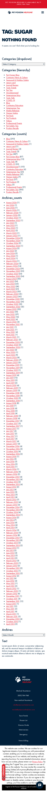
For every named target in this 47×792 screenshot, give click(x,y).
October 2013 (12, 542)
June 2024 (10, 253)
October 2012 (12, 570)
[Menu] (42, 12)
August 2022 (11, 309)
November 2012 (13, 568)
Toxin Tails (10, 97)
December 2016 (12, 446)
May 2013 (10, 555)
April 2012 (10, 586)
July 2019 (10, 377)
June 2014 (10, 522)
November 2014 (13, 509)
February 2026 (12, 212)
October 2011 (12, 598)
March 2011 (11, 614)
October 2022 (12, 304)
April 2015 (10, 497)
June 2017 (10, 433)
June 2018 (10, 408)
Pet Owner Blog (12, 75)
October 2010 (12, 621)
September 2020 (13, 347)
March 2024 (11, 261)
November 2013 (13, 540)
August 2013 (11, 548)
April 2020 (10, 355)
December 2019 (12, 365)
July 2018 (10, 405)
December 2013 (12, 537)
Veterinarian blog (13, 95)
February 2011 (12, 616)
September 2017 (13, 426)
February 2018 (12, 415)
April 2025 (10, 230)
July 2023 (10, 281)
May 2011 (10, 608)
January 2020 (12, 362)
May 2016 (10, 464)
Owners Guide (23, 725)
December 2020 (13, 342)
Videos (9, 120)
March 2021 (11, 337)
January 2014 (11, 535)
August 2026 (11, 202)
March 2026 (11, 210)
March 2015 (11, 499)
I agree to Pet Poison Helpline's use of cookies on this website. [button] (23, 787)
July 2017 (10, 431)
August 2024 (11, 248)
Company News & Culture (17, 77)
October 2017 (12, 423)
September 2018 (13, 400)
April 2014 (10, 527)
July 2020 (10, 349)
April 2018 (10, 413)
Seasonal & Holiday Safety (17, 80)
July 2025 (10, 223)
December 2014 (12, 507)
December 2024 (13, 238)
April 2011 (10, 611)
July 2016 (10, 459)
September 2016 (13, 454)
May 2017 (10, 436)
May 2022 (10, 316)
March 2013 (11, 560)
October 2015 (12, 481)
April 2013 (10, 558)
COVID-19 (10, 100)
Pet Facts (9, 115)
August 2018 (11, 403)
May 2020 (10, 352)
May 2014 (10, 525)
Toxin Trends (11, 87)
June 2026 (10, 207)
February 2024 (12, 263)
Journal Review (12, 85)
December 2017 (12, 420)
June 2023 (10, 283)
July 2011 (9, 606)
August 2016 (11, 456)
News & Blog (23, 740)
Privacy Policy (37, 761)
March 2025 (11, 233)
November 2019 (13, 367)
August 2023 (11, 278)
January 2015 (11, 504)
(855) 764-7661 (23, 4)
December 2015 (12, 476)
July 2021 (10, 327)
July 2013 (10, 550)
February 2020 (12, 360)
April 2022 (10, 319)
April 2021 (10, 334)
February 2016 (12, 471)
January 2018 (11, 418)
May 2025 (10, 228)
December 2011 (12, 596)
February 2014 (12, 532)
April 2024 (10, 258)
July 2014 (10, 520)
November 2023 (13, 271)
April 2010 (10, 624)
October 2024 (12, 243)
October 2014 (12, 512)
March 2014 (11, 530)
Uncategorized (12, 92)
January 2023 (12, 296)
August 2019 (11, 375)
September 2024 (13, 245)
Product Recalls (12, 128)
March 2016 (11, 469)
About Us (23, 745)
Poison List (23, 720)
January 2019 (11, 390)
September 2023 (13, 276)
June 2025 (10, 225)
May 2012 (10, 583)
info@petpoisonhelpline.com (23, 705)
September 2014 (13, 514)
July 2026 (10, 205)
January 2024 (12, 266)
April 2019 (10, 383)
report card (11, 82)
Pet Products (11, 118)
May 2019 (10, 380)
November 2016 (13, 449)
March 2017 (11, 441)
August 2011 (11, 603)
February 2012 (12, 591)
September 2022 (13, 306)
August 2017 (11, 428)
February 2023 (12, 294)
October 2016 (12, 451)
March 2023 (11, 291)
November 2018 (13, 395)
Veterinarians (23, 730)
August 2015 (11, 487)
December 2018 (12, 393)
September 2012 (13, 573)
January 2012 (11, 593)
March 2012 (11, 588)
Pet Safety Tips (12, 125)
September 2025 (13, 220)
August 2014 (11, 517)
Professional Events (14, 123)
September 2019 (13, 372)
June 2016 (10, 461)
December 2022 (13, 299)
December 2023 (13, 268)
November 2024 (13, 240)
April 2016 (10, 466)
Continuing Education (14, 105)
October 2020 (12, 344)
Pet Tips (9, 90)
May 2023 (10, 286)
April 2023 (10, 289)
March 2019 (11, 385)
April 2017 (10, 438)
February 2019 (12, 388)
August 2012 (11, 575)
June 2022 (10, 314)
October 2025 (12, 217)
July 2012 (10, 578)
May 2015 (10, 494)
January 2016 (11, 474)
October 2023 (12, 273)
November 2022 (13, 301)
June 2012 (10, 580)
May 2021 (10, 332)
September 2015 (13, 484)
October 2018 (12, 398)
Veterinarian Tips (13, 108)
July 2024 (10, 250)
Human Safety (12, 113)
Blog (8, 102)
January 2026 (12, 215)
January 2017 (11, 443)
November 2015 (13, 479)
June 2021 (10, 329)
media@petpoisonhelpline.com (23, 709)
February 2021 (12, 339)
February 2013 (12, 563)
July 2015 (10, 489)
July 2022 (10, 311)
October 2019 (12, 370)
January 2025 (12, 235)
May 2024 (10, 255)
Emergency (24, 734)
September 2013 (13, 545)
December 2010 (13, 619)
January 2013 (11, 565)
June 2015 (10, 492)
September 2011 (13, 601)
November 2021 (13, 324)
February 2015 (12, 502)
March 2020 (11, 357)
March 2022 (11, 322)
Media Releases (12, 110)
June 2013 (10, 553)
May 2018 (10, 410)
